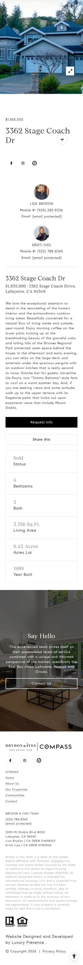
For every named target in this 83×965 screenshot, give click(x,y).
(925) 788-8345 (50, 251)
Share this (41, 439)
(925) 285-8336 (50, 210)
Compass (57, 860)
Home (10, 778)
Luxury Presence (28, 942)
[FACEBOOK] (11, 163)
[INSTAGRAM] (23, 163)
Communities (15, 795)
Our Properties (17, 789)
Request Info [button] (42, 422)
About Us (12, 783)
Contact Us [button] (41, 683)
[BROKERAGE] (34, 163)
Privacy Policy (54, 951)
